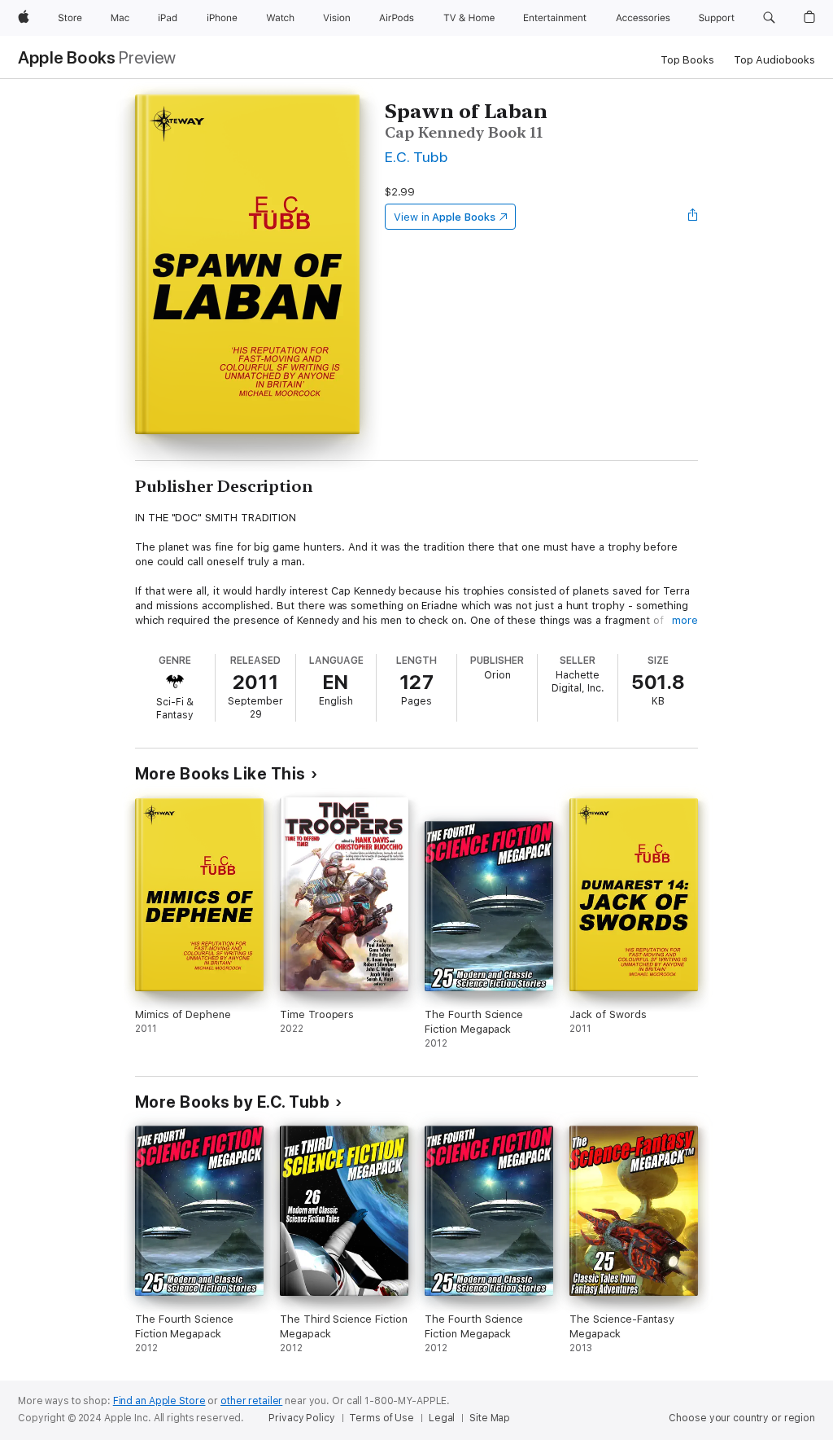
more (685, 620)
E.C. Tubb (416, 156)
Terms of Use (381, 1418)
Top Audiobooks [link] (774, 60)
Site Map (489, 1418)
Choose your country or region (742, 1418)
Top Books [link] (687, 60)
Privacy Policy (301, 1418)
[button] (769, 18)
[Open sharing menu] (693, 216)
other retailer (251, 1401)
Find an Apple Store (159, 1401)
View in (444, 217)
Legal (442, 1418)
